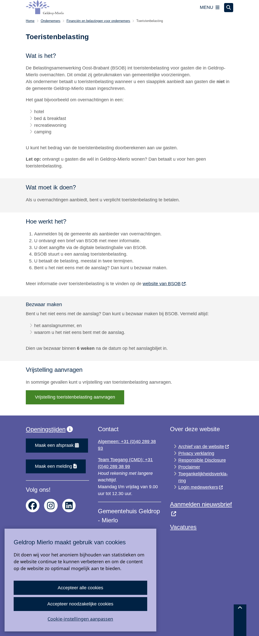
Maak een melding (53, 466)
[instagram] (51, 505)
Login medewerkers (198, 487)
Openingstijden (46, 429)
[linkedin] (69, 505)
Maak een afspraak (54, 445)
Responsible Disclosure (202, 460)
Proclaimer (189, 467)
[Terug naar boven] (240, 620)
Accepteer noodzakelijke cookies (80, 603)
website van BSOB (162, 283)
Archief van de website (201, 446)
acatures (185, 527)
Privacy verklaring (196, 453)
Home (30, 21)
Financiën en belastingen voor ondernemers (98, 21)
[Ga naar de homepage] (45, 7)
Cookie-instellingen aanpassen (80, 619)
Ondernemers (50, 21)
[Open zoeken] (228, 7)
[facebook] (32, 505)
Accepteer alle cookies (80, 587)
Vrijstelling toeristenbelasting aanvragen (75, 397)
